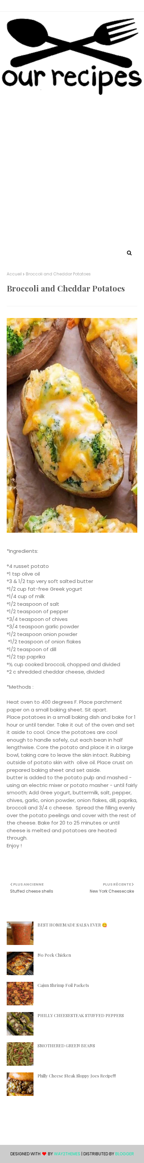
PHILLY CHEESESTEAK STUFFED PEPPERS (81, 1015)
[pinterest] (66, 5)
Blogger (124, 1154)
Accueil (14, 274)
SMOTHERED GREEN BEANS (66, 1045)
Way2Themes (67, 1154)
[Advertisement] (72, 173)
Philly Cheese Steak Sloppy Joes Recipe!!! (77, 1075)
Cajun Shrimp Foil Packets (63, 985)
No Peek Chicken (54, 955)
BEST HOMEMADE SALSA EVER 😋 (72, 925)
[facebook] (79, 5)
